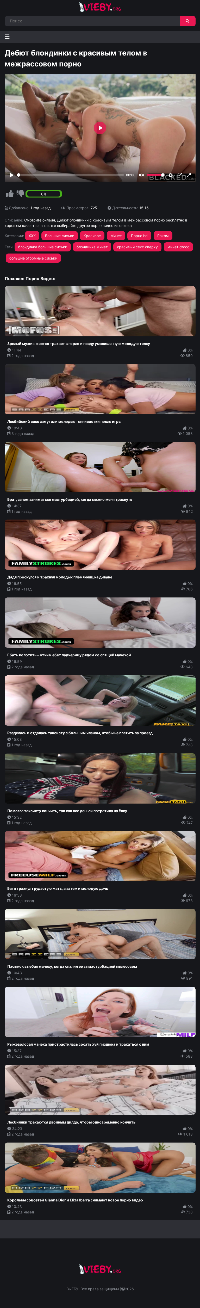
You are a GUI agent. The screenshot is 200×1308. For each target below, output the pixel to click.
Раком (163, 235)
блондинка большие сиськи (42, 247)
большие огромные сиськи (33, 258)
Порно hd (139, 235)
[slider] (70, 174)
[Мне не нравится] (20, 194)
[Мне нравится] (10, 194)
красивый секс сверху (137, 247)
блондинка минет (92, 247)
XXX (32, 235)
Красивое (92, 235)
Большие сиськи (59, 235)
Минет (116, 235)
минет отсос (178, 247)
